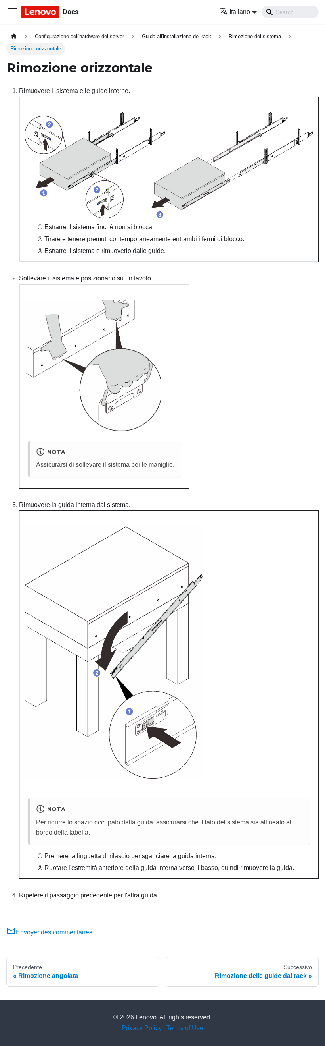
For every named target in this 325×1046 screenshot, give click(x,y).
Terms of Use (184, 1028)
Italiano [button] (239, 11)
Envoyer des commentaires (54, 932)
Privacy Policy (142, 1028)
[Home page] (13, 36)
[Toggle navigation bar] (12, 12)
